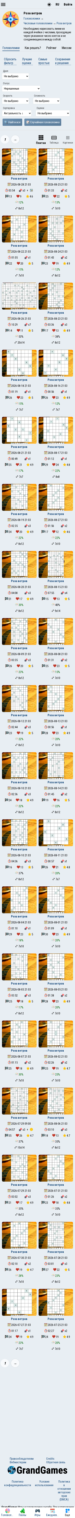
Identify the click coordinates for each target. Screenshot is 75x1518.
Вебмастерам (18, 1462)
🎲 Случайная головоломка (43, 122)
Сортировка (9, 108)
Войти (68, 4)
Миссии (66, 48)
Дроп (5, 71)
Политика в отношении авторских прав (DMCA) (64, 1490)
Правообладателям (22, 1458)
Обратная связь (55, 1462)
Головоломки (11, 48)
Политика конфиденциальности (17, 1483)
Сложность (39, 95)
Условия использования (44, 1483)
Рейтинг (51, 48)
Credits (50, 1458)
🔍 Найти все (12, 122)
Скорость (7, 95)
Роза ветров (19, 178)
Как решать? (33, 48)
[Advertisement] (37, 1409)
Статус (6, 83)
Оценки (40, 108)
